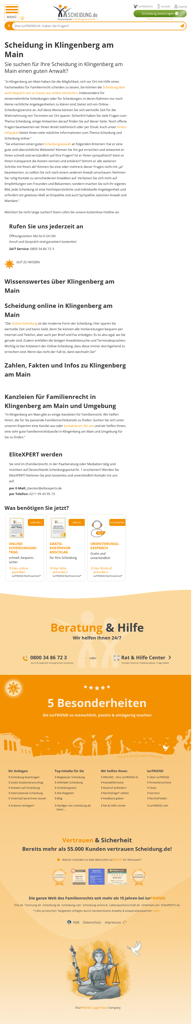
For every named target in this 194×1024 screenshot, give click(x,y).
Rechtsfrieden (158, 798)
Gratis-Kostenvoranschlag (27, 782)
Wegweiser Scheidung (71, 777)
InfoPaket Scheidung (70, 782)
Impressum (113, 922)
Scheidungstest (66, 788)
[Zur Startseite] (76, 11)
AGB (76, 922)
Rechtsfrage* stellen (116, 793)
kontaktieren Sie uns (79, 426)
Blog (59, 798)
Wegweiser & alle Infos (159, 18)
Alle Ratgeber (65, 793)
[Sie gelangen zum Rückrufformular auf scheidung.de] (98, 537)
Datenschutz (92, 922)
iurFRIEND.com (158, 805)
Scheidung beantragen (25, 777)
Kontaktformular (113, 782)
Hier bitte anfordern (59, 570)
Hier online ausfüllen (20, 570)
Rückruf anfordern (115, 788)
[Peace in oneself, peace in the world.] (13, 688)
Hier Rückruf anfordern (102, 570)
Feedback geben (113, 798)
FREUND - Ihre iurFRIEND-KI (120, 777)
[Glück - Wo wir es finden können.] (124, 922)
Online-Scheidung (24, 323)
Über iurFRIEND (159, 777)
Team (152, 788)
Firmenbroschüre (160, 782)
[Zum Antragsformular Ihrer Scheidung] (16, 537)
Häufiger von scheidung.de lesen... (74, 807)
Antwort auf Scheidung (25, 788)
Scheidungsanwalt (58, 144)
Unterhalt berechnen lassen (28, 798)
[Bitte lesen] (22, 18)
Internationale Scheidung (27, 793)
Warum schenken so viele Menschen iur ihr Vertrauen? (101, 859)
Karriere (154, 793)
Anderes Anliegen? (22, 805)
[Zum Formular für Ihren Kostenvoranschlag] (58, 537)
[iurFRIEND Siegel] (59, 877)
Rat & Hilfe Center (114, 805)
